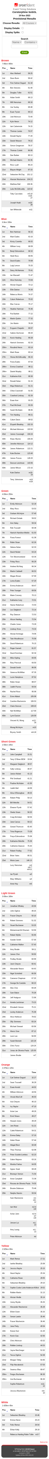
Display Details (11, 28)
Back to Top (44, 1442)
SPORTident (29, 1449)
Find (24, 52)
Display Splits (12, 32)
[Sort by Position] (7, 69)
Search (24, 39)
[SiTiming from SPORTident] (24, 6)
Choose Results (11, 23)
